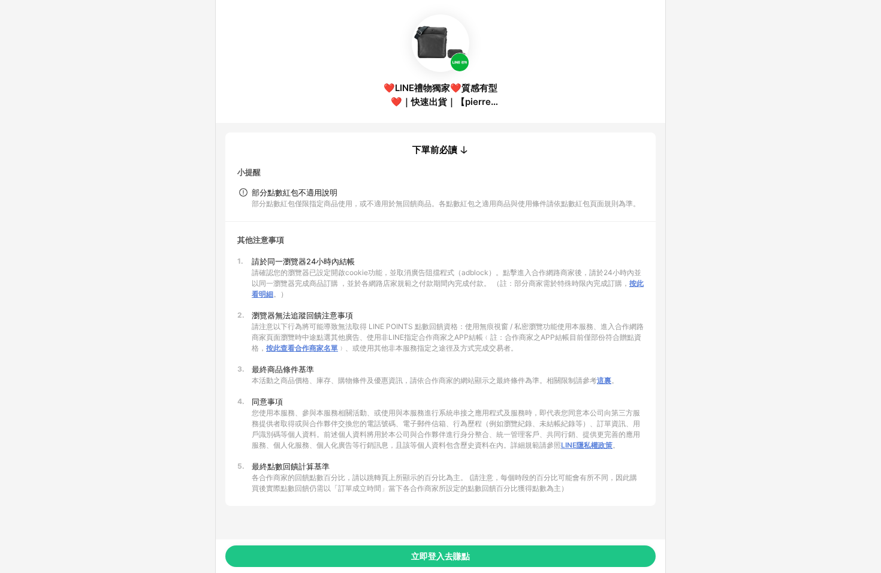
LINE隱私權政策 (587, 445)
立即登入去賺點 (440, 556)
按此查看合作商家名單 (302, 347)
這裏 (604, 380)
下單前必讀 (434, 149)
